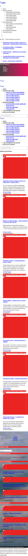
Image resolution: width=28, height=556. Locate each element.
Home (4, 9)
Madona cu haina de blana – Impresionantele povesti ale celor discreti (15, 221)
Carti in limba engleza (11, 15)
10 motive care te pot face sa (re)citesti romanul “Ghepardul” (14, 472)
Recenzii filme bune (7, 22)
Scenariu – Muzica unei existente (12, 513)
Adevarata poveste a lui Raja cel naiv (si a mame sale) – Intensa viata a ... (14, 181)
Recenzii (5, 69)
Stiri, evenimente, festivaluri (9, 30)
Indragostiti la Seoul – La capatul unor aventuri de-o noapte (13, 417)
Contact (5, 71)
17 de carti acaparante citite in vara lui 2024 (15, 497)
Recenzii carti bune (7, 10)
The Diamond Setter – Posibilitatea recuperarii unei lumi (12, 47)
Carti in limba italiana (11, 20)
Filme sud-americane (11, 27)
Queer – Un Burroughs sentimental (12, 61)
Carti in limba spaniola (11, 18)
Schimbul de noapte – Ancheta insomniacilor (15, 378)
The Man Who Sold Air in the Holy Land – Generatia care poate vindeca (14, 57)
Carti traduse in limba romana (13, 13)
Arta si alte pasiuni (7, 32)
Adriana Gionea (7, 192)
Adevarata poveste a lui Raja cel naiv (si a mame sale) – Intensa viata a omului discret (15, 43)
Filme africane (9, 28)
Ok (5, 555)
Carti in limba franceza (11, 17)
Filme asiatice (9, 25)
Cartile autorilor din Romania (13, 12)
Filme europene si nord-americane (14, 23)
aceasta (19, 457)
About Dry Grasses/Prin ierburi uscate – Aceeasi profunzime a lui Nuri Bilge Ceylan (14, 485)
